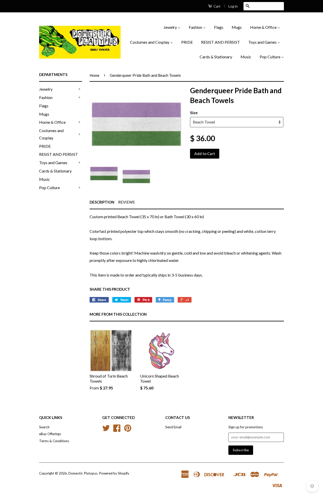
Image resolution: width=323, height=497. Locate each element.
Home (94, 75)
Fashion (196, 27)
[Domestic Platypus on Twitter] (106, 430)
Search (44, 427)
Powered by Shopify (114, 473)
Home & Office (263, 27)
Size (194, 112)
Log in (233, 6)
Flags (218, 27)
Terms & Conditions (54, 441)
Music (245, 56)
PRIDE (187, 42)
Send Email (173, 427)
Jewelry (171, 27)
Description (102, 202)
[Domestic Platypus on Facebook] (117, 430)
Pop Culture (270, 56)
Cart (217, 6)
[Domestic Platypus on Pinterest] (127, 430)
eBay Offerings (50, 434)
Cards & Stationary (216, 56)
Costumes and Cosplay (150, 42)
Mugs (237, 27)
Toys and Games (262, 42)
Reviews (126, 202)
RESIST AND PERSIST (220, 42)
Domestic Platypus (82, 473)
